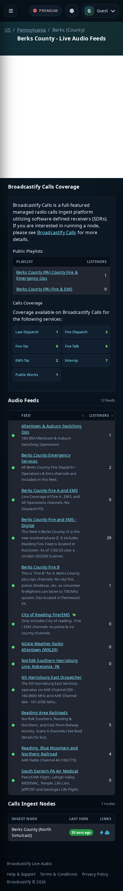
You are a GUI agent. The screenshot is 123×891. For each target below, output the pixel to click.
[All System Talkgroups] (107, 832)
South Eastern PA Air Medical (49, 771)
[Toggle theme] (72, 11)
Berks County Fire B (40, 567)
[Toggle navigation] (11, 11)
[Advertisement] (61, 117)
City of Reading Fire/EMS (45, 614)
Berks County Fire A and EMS (49, 490)
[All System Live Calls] (101, 832)
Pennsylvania (31, 30)
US (8, 30)
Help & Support (21, 874)
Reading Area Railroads (44, 712)
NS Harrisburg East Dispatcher (51, 677)
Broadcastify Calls (56, 232)
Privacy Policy (95, 874)
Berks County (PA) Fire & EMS (44, 289)
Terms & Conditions (59, 874)
